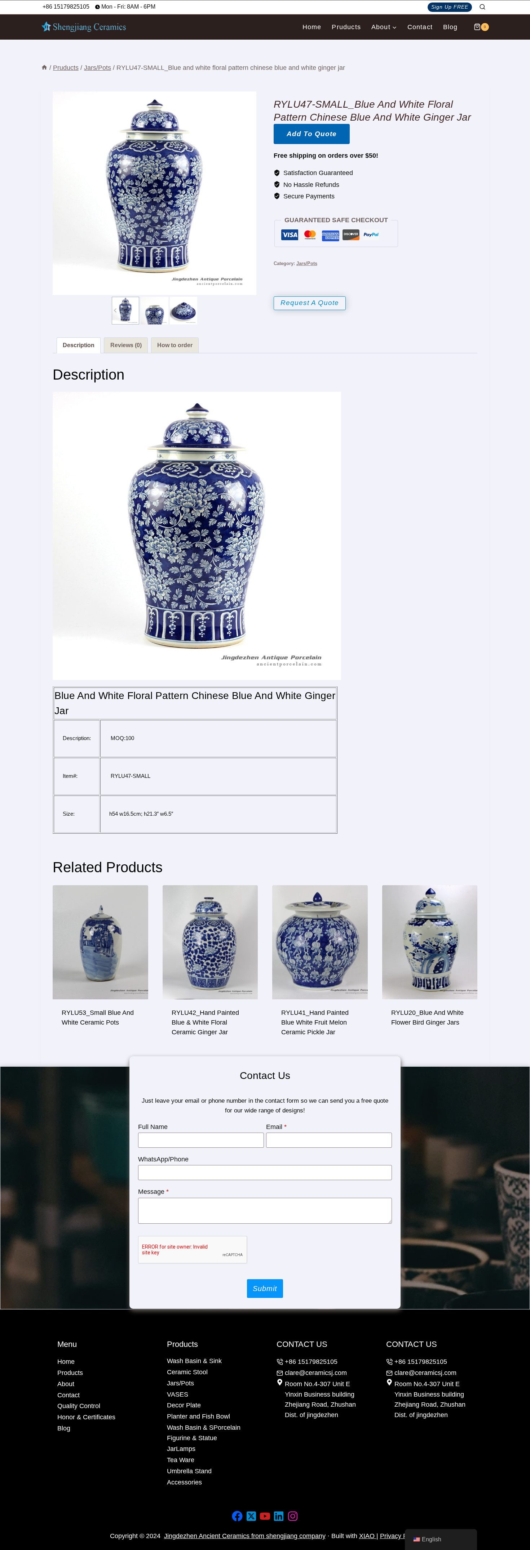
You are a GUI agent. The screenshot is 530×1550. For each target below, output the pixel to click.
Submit (265, 1289)
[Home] (44, 67)
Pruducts (346, 27)
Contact (420, 27)
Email (276, 1126)
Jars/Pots (306, 263)
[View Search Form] (482, 7)
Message (153, 1191)
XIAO (367, 1536)
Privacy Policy (400, 1536)
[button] (125, 310)
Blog (450, 27)
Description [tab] (78, 345)
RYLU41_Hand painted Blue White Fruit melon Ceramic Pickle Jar (315, 1022)
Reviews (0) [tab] (126, 345)
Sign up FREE (449, 7)
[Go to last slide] (115, 310)
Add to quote (312, 134)
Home (312, 27)
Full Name (153, 1126)
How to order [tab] (175, 345)
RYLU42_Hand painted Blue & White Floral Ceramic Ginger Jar (205, 1022)
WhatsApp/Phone (163, 1159)
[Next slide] (194, 310)
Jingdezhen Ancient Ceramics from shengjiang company (245, 1536)
